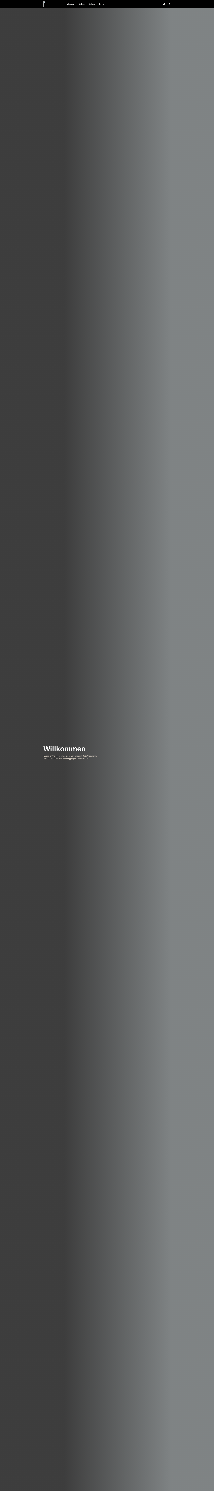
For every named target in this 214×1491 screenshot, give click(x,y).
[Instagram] (158, 4)
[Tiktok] (163, 4)
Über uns (70, 4)
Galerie (92, 4)
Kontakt (102, 4)
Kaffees (82, 4)
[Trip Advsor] (169, 4)
